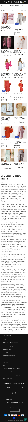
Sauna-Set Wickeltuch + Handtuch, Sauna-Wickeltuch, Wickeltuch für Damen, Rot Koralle (7, 95)
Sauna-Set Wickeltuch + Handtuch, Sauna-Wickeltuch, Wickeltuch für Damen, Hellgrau (20, 28)
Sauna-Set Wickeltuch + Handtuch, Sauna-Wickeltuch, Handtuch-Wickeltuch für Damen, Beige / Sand (20, 119)
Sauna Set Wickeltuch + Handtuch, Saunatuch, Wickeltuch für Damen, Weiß (20, 51)
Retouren (5, 352)
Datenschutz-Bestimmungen (10, 342)
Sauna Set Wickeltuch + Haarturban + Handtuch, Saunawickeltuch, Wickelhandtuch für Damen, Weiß (7, 119)
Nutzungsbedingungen (9, 355)
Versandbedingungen (8, 346)
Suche (4, 339)
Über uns (5, 362)
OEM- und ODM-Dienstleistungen (12, 375)
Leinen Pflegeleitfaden (9, 371)
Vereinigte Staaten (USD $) (13, 402)
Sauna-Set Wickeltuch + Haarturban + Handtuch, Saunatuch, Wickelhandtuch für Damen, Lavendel (7, 27)
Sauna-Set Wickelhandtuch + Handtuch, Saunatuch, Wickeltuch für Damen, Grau (20, 164)
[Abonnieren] (22, 387)
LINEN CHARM (11, 420)
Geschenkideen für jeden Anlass (11, 368)
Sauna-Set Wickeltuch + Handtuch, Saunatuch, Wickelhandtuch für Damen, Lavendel (20, 141)
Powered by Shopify (19, 420)
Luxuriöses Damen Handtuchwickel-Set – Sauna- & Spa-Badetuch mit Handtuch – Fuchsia (7, 74)
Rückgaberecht (7, 349)
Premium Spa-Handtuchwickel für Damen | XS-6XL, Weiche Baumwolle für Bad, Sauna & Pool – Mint (7, 165)
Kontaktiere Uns (7, 358)
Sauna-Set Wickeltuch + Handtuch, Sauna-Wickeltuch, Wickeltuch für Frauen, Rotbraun (7, 141)
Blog (4, 365)
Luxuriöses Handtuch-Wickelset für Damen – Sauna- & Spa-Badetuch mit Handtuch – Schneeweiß (20, 74)
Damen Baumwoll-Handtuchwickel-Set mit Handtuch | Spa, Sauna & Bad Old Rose (7, 52)
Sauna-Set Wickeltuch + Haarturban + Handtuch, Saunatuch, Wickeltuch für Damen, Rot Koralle (19, 95)
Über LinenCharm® (8, 378)
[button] (1, 5)
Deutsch (13, 410)
